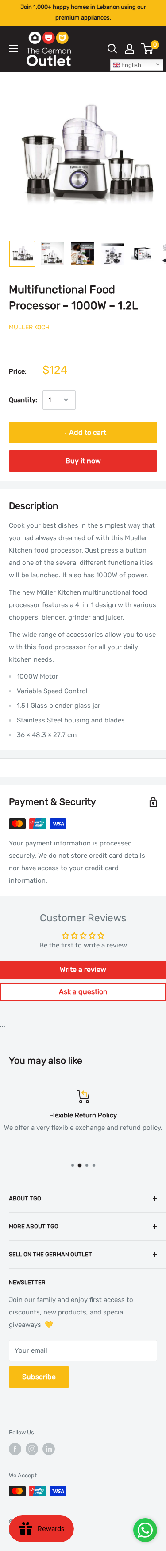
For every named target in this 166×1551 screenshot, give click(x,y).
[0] (147, 48)
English (130, 65)
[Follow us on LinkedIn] (48, 1449)
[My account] (129, 49)
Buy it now (83, 461)
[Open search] (112, 49)
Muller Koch (29, 327)
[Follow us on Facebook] (15, 1449)
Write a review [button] (83, 969)
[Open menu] (13, 48)
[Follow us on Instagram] (32, 1449)
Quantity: (23, 400)
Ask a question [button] (83, 991)
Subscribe (39, 1377)
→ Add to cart (83, 432)
